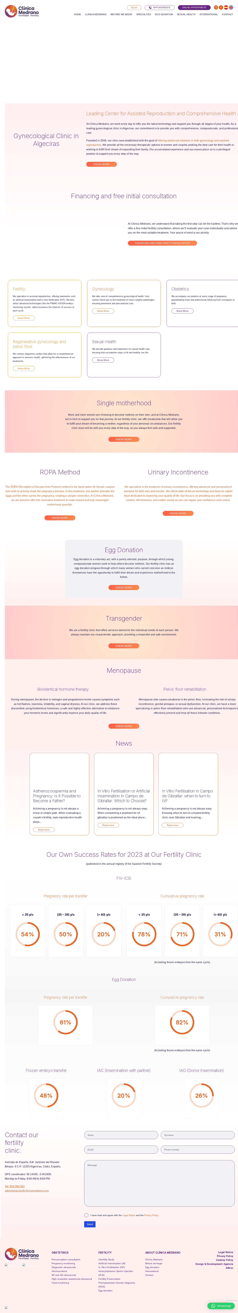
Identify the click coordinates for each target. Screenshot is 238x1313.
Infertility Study (106, 1259)
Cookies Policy (224, 1260)
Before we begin (154, 1263)
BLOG (134, 7)
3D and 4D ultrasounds (64, 1275)
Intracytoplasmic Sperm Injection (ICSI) (115, 1273)
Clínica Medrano (154, 1259)
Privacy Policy (151, 1215)
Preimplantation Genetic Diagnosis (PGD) (116, 1284)
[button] (221, 1306)
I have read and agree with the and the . (124, 1215)
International (152, 1271)
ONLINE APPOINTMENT (194, 7)
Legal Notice (128, 1215)
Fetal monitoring (60, 1282)
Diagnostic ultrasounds (64, 1267)
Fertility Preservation (109, 1279)
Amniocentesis (59, 1271)
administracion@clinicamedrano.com (27, 1190)
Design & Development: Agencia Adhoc (214, 1266)
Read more (44, 829)
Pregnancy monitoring (63, 1263)
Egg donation (105, 1290)
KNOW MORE (102, 164)
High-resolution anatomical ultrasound (72, 1279)
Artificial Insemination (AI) (112, 1263)
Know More (24, 318)
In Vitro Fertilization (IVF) (111, 1267)
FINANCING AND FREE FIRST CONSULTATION (162, 243)
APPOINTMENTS (161, 7)
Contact (149, 1275)
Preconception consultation (66, 1259)
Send (90, 1224)
